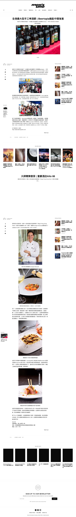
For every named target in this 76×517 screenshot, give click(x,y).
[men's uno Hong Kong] (38, 6)
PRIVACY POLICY (32, 512)
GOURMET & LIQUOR (22, 137)
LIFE (27, 137)
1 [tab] (39, 50)
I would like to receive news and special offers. (38, 501)
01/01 (38, 57)
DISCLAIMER (38, 512)
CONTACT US (44, 512)
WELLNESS (16, 137)
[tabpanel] (38, 39)
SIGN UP (54, 498)
